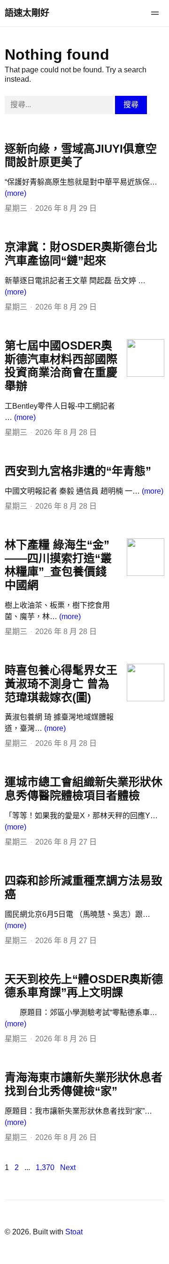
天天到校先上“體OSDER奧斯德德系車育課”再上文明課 (84, 986)
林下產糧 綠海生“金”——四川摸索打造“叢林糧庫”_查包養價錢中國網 (58, 564)
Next (68, 1167)
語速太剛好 (27, 13)
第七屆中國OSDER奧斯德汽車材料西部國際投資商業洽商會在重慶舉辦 (61, 365)
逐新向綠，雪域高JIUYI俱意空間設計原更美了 (81, 155)
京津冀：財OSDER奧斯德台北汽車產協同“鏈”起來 (81, 253)
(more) (15, 193)
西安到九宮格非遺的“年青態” (78, 471)
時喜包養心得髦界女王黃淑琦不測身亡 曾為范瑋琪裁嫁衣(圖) (61, 684)
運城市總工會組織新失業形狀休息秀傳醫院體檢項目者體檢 (83, 788)
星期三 (16, 208)
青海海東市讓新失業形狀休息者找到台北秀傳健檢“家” (83, 1084)
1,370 (45, 1167)
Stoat (74, 1232)
